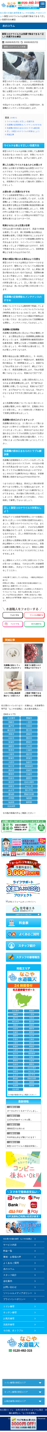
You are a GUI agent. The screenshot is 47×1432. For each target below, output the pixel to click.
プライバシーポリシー (14, 1299)
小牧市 (11, 754)
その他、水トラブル (13, 1330)
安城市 (11, 742)
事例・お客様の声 (12, 1257)
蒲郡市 (11, 746)
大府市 (11, 762)
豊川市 (29, 730)
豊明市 (11, 774)
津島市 (11, 734)
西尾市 (29, 742)
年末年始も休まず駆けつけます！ (21, 1137)
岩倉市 (29, 770)
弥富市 (11, 786)
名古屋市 (11, 718)
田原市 (11, 778)
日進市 (29, 774)
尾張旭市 (29, 766)
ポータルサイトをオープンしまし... (22, 1111)
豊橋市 (29, 718)
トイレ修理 (8, 1306)
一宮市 (29, 722)
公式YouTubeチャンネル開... (19, 1120)
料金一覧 (7, 1251)
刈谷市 (11, 738)
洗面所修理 (8, 1324)
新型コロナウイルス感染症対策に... (22, 1146)
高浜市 (11, 770)
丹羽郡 (11, 798)
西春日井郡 (29, 794)
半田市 (29, 726)
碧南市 (29, 734)
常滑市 (11, 750)
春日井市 (11, 730)
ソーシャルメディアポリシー (17, 1293)
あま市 (11, 790)
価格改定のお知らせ (16, 1128)
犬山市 (29, 746)
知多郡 (11, 802)
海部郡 (29, 798)
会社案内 (7, 1281)
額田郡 (29, 802)
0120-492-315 (22, 1350)
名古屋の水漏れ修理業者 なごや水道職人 (18, 13)
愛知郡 (11, 794)
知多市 (29, 762)
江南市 (29, 750)
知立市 (11, 766)
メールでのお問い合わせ (29, 8)
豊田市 (29, 738)
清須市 (11, 782)
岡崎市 (11, 722)
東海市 (29, 758)
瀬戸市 (11, 726)
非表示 (13, 118)
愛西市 (29, 778)
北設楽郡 (11, 806)
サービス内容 (10, 1244)
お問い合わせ (10, 1287)
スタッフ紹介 (10, 1275)
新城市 (11, 758)
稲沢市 (29, 754)
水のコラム (8, 1269)
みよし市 (29, 786)
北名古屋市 (29, 782)
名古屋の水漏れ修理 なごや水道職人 (17, 1239)
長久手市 (29, 790)
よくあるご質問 (11, 1263)
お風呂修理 (8, 1318)
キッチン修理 (10, 1312)
